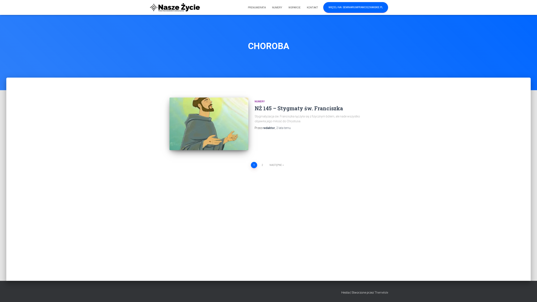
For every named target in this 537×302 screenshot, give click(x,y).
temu (283, 128)
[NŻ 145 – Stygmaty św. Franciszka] (208, 124)
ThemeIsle (381, 292)
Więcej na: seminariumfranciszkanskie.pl (355, 7)
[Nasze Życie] (175, 7)
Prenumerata (257, 7)
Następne (276, 165)
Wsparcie (294, 7)
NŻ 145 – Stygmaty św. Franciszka (299, 108)
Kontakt (312, 7)
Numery (277, 7)
